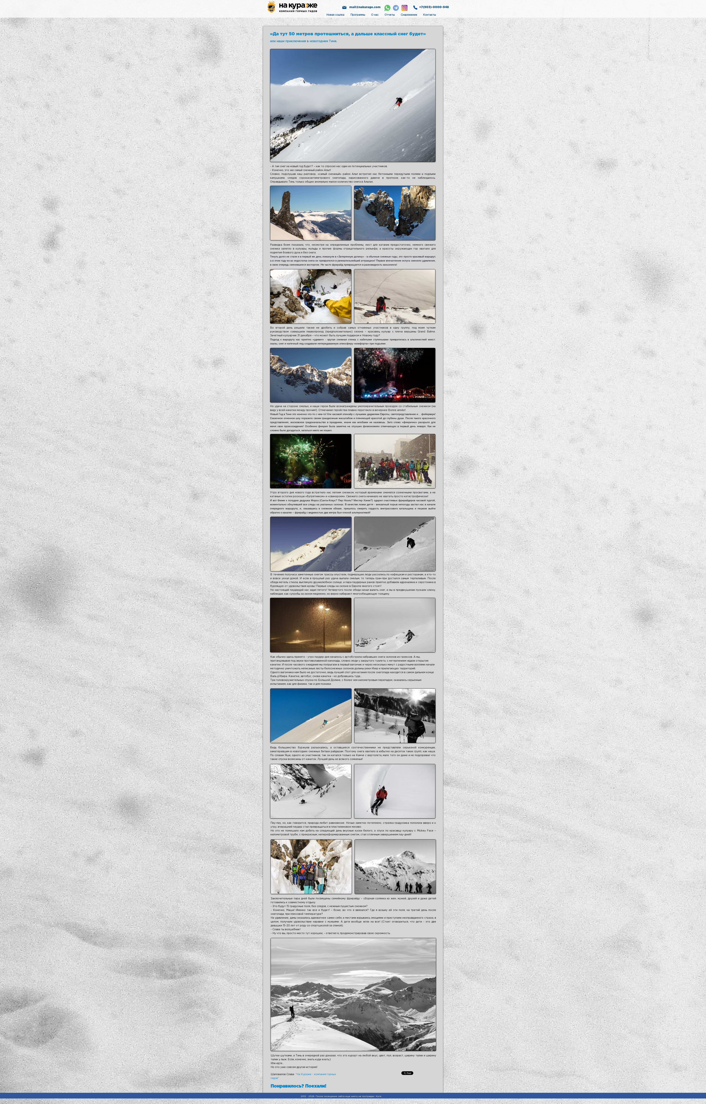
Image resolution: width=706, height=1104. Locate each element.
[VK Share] (398, 1073)
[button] (353, 105)
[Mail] (344, 7)
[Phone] (415, 7)
